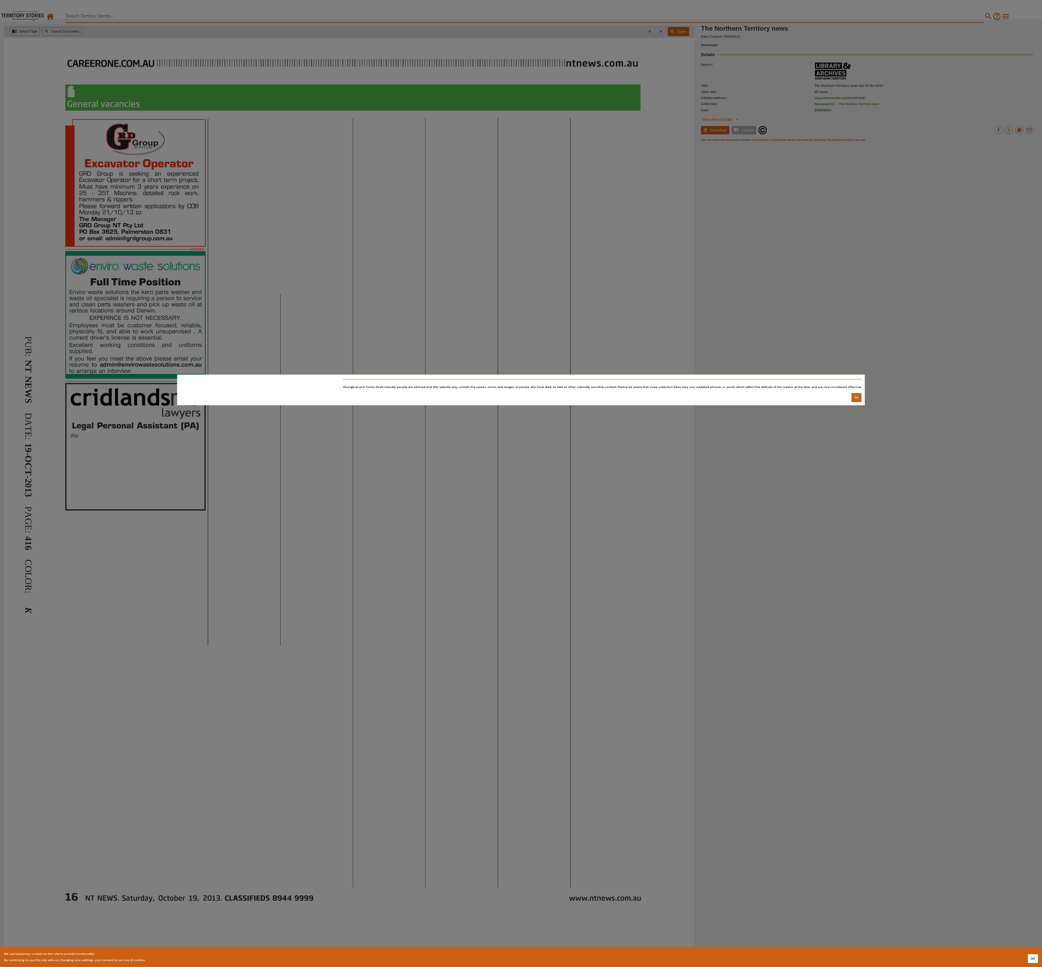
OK (856, 397)
